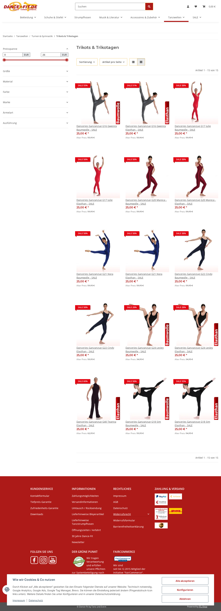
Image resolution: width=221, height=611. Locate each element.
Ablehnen (185, 598)
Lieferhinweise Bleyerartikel (88, 514)
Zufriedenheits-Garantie (44, 508)
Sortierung (85, 62)
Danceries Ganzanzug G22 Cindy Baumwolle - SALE (193, 275)
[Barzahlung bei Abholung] (161, 502)
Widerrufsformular (124, 520)
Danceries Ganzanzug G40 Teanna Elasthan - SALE (96, 423)
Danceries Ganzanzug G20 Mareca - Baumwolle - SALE (146, 201)
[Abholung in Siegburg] (161, 516)
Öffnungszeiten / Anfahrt (86, 530)
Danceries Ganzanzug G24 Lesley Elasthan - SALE (194, 349)
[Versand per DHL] (175, 510)
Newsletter (78, 542)
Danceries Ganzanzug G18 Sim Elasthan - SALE (192, 423)
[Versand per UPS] (161, 525)
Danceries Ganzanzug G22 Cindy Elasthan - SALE (95, 349)
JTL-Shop (203, 606)
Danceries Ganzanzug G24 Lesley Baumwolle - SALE (145, 349)
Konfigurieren (185, 589)
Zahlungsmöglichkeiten (85, 495)
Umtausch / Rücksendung (87, 508)
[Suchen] (149, 6)
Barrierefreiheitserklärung (128, 526)
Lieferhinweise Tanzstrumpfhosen (83, 522)
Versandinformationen (85, 502)
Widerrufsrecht (122, 514)
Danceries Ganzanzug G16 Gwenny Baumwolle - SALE (96, 127)
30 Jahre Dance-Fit (82, 536)
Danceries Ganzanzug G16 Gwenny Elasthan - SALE (146, 127)
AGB (115, 502)
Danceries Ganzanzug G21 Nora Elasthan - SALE (144, 275)
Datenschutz (36, 600)
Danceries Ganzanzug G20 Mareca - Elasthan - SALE (195, 201)
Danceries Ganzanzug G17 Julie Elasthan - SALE (94, 201)
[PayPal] (161, 496)
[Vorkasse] (175, 496)
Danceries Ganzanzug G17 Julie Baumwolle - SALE (193, 127)
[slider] (4, 60)
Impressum (19, 600)
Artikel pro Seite (112, 62)
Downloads (36, 514)
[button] (188, 6)
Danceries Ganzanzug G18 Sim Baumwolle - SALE (143, 423)
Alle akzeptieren (185, 580)
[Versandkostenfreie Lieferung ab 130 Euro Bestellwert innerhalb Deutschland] (161, 510)
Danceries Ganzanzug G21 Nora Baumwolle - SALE (94, 275)
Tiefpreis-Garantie (40, 502)
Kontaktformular (39, 495)
